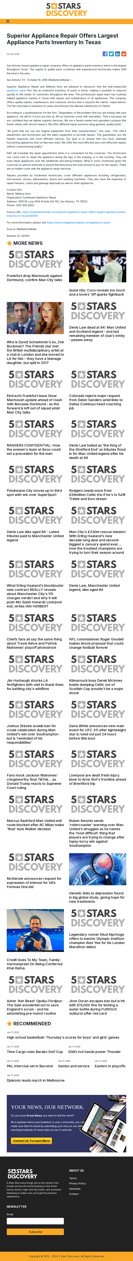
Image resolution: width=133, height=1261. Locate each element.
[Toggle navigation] (8, 21)
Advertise (75, 1188)
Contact (74, 1194)
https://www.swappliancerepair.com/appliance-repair (78, 222)
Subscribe (35, 1232)
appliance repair (16, 90)
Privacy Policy (77, 1183)
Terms (73, 1178)
